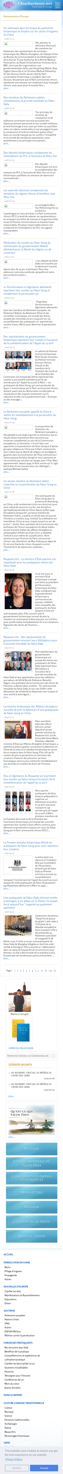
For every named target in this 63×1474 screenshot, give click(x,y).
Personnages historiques (17, 1435)
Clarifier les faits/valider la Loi (20, 1363)
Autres (8, 1279)
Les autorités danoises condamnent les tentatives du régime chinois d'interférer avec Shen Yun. (29, 194)
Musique (9, 1411)
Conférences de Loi (14, 1379)
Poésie (8, 1427)
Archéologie (11, 1423)
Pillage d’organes (13, 1271)
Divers (8, 1303)
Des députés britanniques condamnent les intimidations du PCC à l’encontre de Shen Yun (30, 154)
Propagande (11, 1275)
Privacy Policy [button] (13, 1459)
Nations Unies (12, 1319)
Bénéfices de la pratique (17, 1351)
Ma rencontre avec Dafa (16, 1347)
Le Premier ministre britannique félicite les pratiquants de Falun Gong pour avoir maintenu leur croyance (31, 846)
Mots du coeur (12, 1383)
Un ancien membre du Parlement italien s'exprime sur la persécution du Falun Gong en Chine (30, 484)
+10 (50, 970)
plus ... (7, 88)
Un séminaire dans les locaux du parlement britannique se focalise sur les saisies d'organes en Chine (31, 31)
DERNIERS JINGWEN (20, 1064)
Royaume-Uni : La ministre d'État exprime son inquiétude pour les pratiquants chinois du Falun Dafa (30, 562)
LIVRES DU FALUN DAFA (21, 1048)
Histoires (9, 1371)
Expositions (10, 1299)
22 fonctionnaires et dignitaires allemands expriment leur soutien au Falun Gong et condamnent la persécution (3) (28, 290)
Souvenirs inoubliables (16, 1367)
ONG (7, 1323)
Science (8, 1415)
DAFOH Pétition (13, 1331)
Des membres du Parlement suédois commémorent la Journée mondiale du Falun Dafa (29, 101)
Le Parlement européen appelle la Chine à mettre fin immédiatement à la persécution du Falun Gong (30, 415)
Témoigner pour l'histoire (17, 1375)
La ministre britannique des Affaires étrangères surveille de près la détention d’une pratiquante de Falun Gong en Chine (31, 710)
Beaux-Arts (10, 1431)
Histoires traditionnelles (17, 1419)
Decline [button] (17, 1468)
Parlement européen (15, 1315)
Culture (8, 1407)
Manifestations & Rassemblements (22, 1295)
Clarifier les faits (13, 1291)
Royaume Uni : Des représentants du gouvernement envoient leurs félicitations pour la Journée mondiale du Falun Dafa (30, 640)
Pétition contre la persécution (20, 1335)
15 (42, 970)
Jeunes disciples (13, 1387)
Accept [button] (44, 1468)
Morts (8, 1267)
